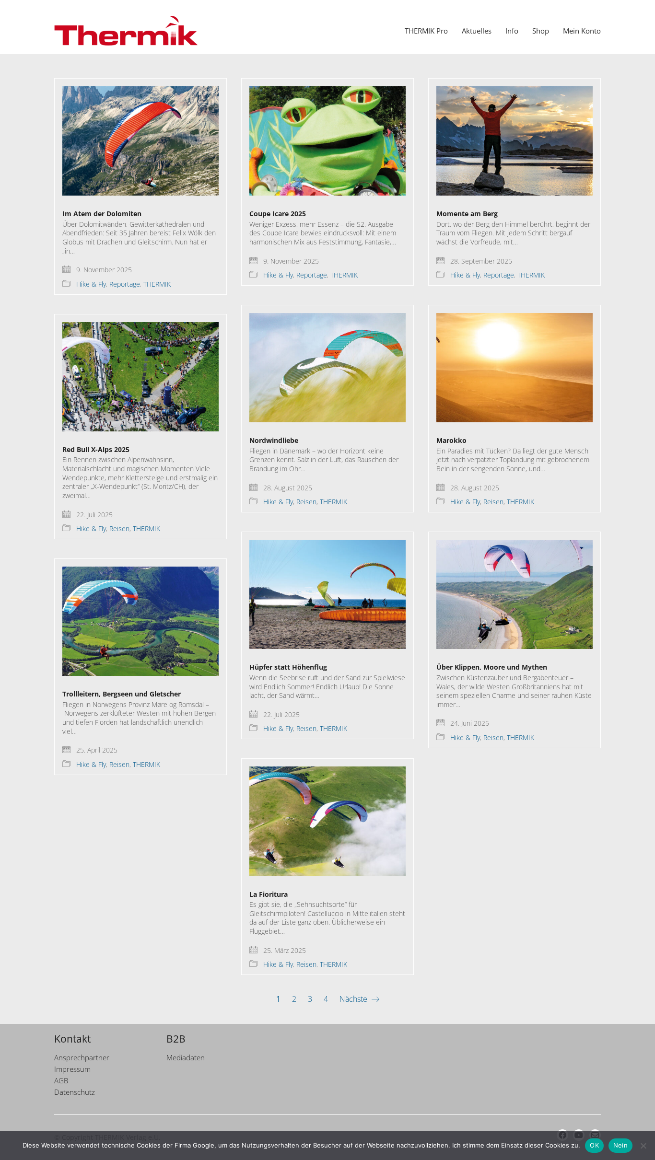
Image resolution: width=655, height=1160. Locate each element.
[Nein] (643, 1145)
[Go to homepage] (126, 30)
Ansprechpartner (81, 1057)
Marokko (451, 440)
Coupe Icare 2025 (277, 213)
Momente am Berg (467, 213)
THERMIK (157, 284)
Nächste (354, 999)
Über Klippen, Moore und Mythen (491, 667)
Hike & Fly (91, 284)
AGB (61, 1080)
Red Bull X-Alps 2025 (95, 449)
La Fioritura (268, 894)
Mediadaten (185, 1057)
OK (594, 1145)
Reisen (306, 502)
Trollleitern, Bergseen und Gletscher (121, 693)
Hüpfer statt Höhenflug (288, 667)
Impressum (72, 1069)
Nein (620, 1145)
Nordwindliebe (273, 440)
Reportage (124, 284)
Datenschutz (74, 1092)
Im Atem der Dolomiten (101, 213)
